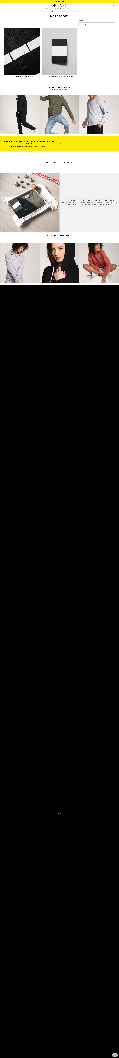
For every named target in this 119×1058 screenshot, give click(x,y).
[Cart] (116, 5)
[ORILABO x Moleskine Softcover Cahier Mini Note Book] (59, 51)
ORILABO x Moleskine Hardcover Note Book (22, 76)
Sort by (81, 20)
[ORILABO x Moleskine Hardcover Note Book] (22, 51)
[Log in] (113, 5)
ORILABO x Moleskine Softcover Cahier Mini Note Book (59, 76)
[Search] (110, 5)
